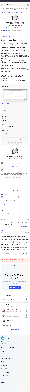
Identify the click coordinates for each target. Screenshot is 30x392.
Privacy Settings (5, 372)
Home (2, 12)
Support (3, 382)
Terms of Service (5, 365)
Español (12, 347)
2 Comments (24, 226)
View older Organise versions (7, 82)
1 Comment (24, 253)
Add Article (3, 361)
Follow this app (6, 36)
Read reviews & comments (7, 33)
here (14, 130)
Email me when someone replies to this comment (15, 187)
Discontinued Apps (5, 358)
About (2, 351)
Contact (3, 379)
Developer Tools (8, 12)
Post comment (15, 190)
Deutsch (7, 347)
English (3, 347)
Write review (15, 166)
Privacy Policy (4, 368)
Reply (8, 213)
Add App (3, 355)
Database (16, 12)
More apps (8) (6, 325)
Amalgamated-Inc (5, 217)
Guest (2, 230)
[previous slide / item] (3, 95)
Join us (24, 1)
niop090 (3, 205)
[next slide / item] (27, 95)
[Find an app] (6, 5)
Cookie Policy (4, 375)
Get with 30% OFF (15, 287)
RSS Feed (3, 386)
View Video (7, 103)
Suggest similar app (15, 329)
